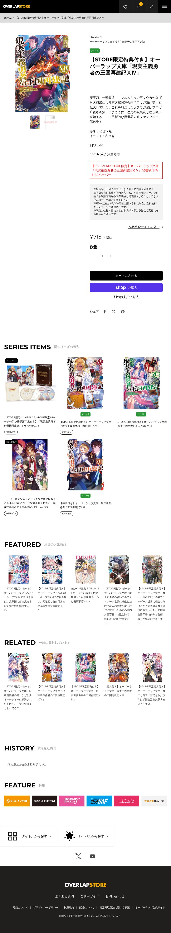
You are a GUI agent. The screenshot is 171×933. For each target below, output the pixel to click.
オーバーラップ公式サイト (150, 907)
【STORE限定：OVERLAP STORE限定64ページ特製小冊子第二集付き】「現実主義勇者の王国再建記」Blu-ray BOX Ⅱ (30, 421)
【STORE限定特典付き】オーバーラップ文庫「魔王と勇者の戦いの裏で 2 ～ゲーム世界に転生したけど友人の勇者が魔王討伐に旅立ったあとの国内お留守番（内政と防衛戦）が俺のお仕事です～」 (119, 606)
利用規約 (69, 907)
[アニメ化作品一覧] (154, 801)
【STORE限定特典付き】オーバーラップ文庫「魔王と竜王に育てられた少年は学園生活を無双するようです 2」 (152, 695)
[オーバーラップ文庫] (17, 801)
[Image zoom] (42, 73)
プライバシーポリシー (45, 907)
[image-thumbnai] (35, 122)
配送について (86, 907)
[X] (78, 856)
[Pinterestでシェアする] (122, 311)
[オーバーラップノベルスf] (71, 801)
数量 (93, 247)
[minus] (94, 256)
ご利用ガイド (89, 896)
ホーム (8, 17)
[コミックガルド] (99, 801)
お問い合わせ (115, 896)
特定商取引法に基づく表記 (115, 907)
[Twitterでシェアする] (113, 311)
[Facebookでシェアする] (104, 311)
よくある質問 (64, 896)
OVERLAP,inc (86, 916)
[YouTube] (92, 856)
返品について (20, 907)
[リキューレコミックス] (127, 801)
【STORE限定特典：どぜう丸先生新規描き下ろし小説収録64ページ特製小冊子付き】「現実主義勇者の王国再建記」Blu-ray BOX (30, 503)
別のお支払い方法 (126, 297)
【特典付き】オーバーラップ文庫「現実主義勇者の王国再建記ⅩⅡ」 (118, 691)
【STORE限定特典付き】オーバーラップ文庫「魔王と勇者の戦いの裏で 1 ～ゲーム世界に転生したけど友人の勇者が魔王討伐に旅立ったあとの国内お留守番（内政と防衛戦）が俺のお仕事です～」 (152, 606)
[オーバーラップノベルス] (44, 801)
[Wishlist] (125, 6)
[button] (126, 276)
